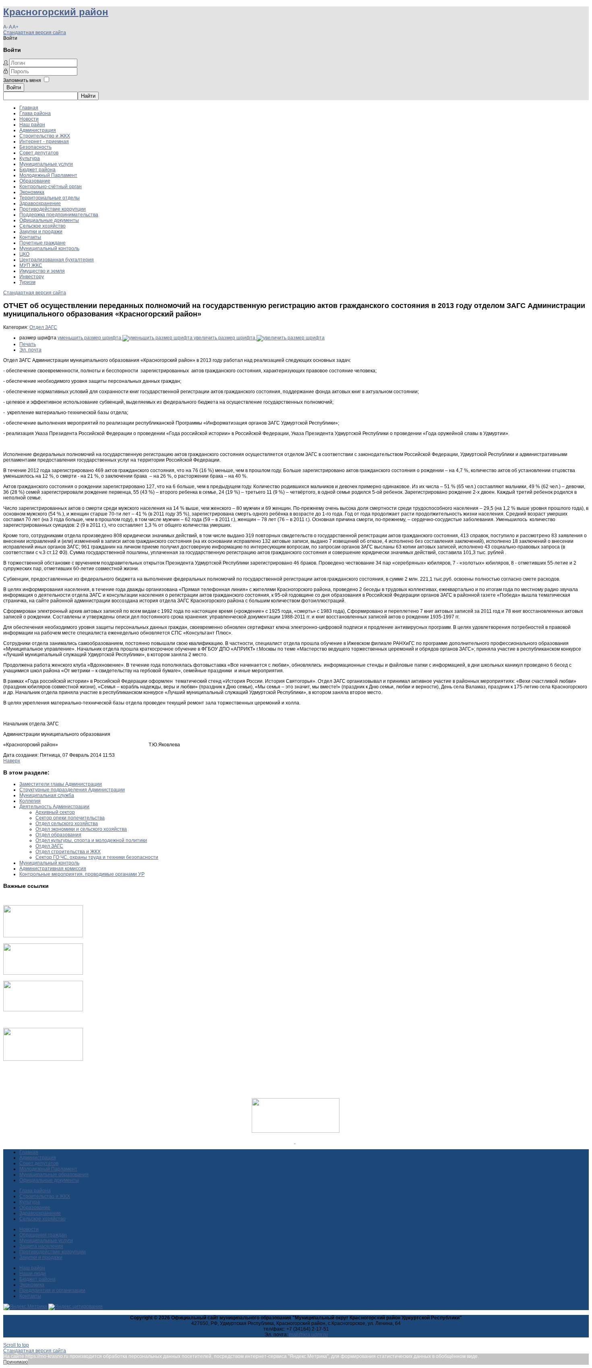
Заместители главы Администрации (60, 784)
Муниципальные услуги (46, 164)
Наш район (32, 124)
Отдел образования (58, 835)
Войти (13, 87)
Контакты (30, 237)
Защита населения (41, 1246)
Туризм (27, 282)
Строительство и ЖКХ (44, 136)
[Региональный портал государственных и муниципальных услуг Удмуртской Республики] (43, 973)
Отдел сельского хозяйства (66, 823)
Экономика (31, 192)
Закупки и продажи (40, 231)
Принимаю (15, 1362)
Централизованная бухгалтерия (56, 260)
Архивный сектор (55, 812)
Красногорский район (55, 11)
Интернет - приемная (44, 141)
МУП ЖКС (30, 265)
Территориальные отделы (49, 198)
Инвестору (31, 276)
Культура (29, 158)
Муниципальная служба (46, 795)
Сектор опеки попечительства (70, 818)
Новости (29, 119)
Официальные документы (49, 220)
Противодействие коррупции (52, 209)
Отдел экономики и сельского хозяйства (81, 829)
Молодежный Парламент (48, 175)
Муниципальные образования (54, 1174)
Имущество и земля (42, 271)
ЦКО (24, 254)
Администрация (37, 130)
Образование (34, 181)
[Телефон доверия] (43, 1059)
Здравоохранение (40, 203)
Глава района (35, 113)
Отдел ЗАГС (43, 327)
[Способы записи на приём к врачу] (43, 1010)
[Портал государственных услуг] (43, 936)
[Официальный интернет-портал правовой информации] (295, 1141)
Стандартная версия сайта (34, 32)
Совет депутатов (38, 153)
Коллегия (30, 801)
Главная (28, 108)
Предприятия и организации (52, 1290)
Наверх (11, 761)
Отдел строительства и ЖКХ (68, 851)
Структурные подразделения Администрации (72, 790)
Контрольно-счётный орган (50, 186)
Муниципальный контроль (49, 248)
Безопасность (35, 147)
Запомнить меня (22, 80)
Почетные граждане (42, 243)
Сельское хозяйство (42, 226)
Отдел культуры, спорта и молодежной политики (91, 840)
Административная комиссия (52, 868)
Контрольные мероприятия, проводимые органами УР (82, 874)
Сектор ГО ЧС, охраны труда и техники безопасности (96, 857)
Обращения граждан (43, 1235)
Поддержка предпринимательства (58, 215)
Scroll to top (16, 1345)
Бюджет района (37, 170)
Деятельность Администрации (54, 806)
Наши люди (32, 1273)
